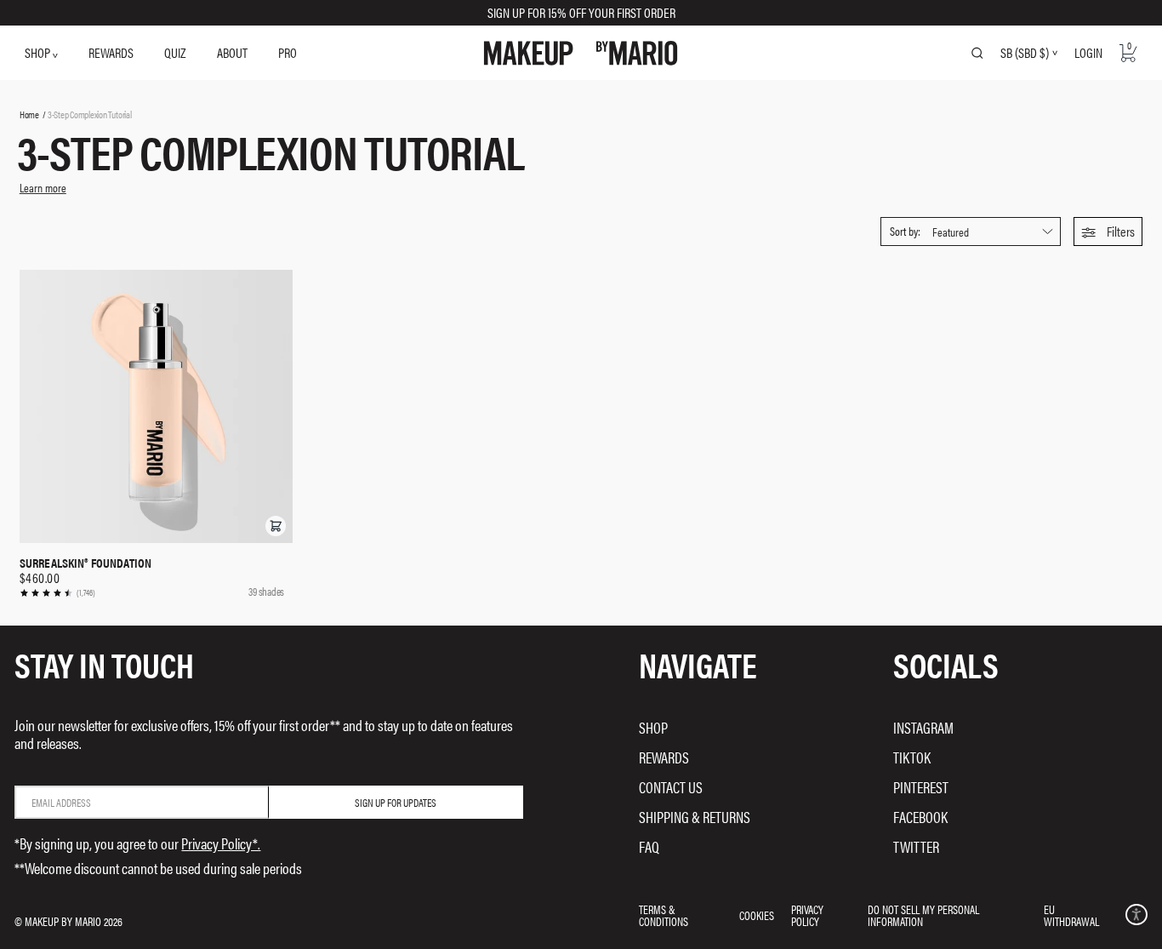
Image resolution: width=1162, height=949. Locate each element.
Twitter (916, 846)
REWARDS (111, 52)
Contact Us (671, 787)
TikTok (912, 757)
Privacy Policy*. (220, 843)
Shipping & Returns (694, 816)
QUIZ (174, 52)
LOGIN (1088, 52)
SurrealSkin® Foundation (85, 562)
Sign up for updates (395, 802)
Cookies (756, 915)
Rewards (664, 757)
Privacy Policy (807, 915)
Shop (653, 727)
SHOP (39, 52)
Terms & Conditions (663, 915)
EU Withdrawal (1071, 915)
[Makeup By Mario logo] (580, 53)
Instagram (923, 727)
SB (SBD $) (1024, 53)
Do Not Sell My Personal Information (923, 915)
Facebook (920, 816)
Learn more (43, 187)
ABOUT (232, 52)
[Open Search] (977, 53)
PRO (287, 52)
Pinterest (920, 787)
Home (29, 114)
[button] (1108, 231)
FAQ (649, 846)
